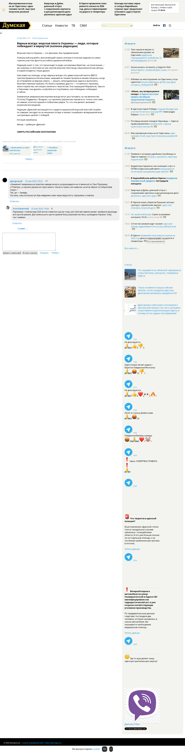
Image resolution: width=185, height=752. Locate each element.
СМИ (83, 25)
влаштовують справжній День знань (149, 70)
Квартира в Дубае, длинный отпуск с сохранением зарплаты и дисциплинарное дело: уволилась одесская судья (58, 9)
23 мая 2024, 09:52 (34, 181)
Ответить (14, 201)
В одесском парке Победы (144, 109)
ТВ (73, 25)
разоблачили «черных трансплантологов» (151, 125)
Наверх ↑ (29, 159)
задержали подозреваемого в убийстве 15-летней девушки (146, 58)
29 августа (130, 43)
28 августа (130, 148)
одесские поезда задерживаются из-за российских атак (153, 225)
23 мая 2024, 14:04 (40, 208)
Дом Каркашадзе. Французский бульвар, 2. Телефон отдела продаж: (163, 7)
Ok (104, 749)
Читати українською (40, 38)
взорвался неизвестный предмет (154, 179)
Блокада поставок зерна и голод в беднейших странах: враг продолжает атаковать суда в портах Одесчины (128, 9)
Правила (44, 252)
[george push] (5, 181)
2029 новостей (14, 154)
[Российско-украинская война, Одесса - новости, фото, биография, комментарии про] (40, 152)
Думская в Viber (132, 724)
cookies (96, 749)
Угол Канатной (21, 208)
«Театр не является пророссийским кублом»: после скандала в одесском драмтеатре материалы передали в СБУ (157, 290)
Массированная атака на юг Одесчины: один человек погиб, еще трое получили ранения (22, 7)
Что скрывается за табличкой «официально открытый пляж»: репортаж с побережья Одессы (159, 273)
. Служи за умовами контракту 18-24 (150, 216)
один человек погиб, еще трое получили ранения (153, 134)
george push (16, 181)
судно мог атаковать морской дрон (151, 206)
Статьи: (128, 264)
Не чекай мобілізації (141, 214)
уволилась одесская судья (144, 195)
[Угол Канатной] (8, 208)
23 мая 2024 (21, 38)
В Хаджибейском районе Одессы (148, 178)
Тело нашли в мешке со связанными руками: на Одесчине (142, 52)
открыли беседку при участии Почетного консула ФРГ (154, 110)
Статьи (47, 25)
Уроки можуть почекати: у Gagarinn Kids (151, 67)
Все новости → (132, 248)
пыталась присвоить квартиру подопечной (154, 158)
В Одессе (135, 235)
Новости (61, 25)
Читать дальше (132, 549)
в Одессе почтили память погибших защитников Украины (145, 97)
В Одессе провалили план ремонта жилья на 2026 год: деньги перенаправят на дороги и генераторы (93, 7)
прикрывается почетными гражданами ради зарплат (152, 170)
